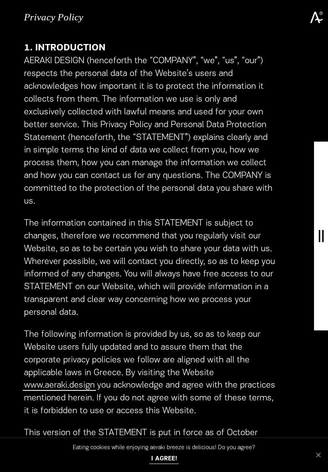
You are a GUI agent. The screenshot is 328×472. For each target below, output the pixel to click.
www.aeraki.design (59, 385)
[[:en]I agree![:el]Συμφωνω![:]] (318, 455)
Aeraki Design (316, 17)
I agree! (164, 459)
